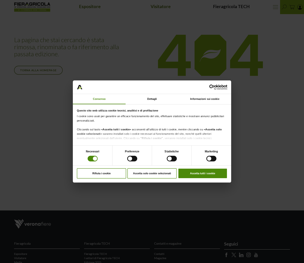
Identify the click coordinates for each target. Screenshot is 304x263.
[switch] (133, 159)
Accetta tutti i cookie (202, 173)
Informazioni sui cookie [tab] (204, 98)
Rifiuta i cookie (101, 173)
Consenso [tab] (99, 98)
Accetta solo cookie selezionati (152, 173)
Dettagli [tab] (152, 98)
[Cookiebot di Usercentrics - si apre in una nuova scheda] (212, 87)
